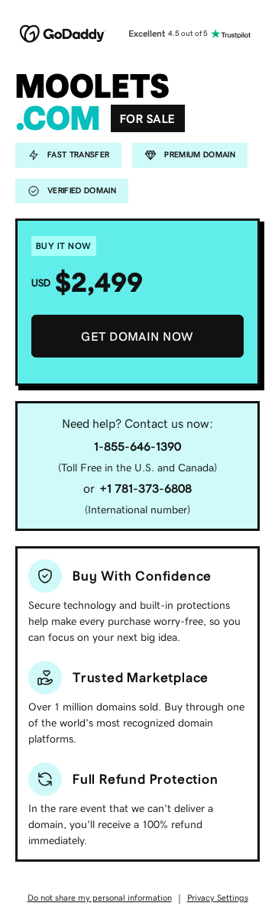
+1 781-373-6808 (145, 488)
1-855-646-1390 (137, 446)
